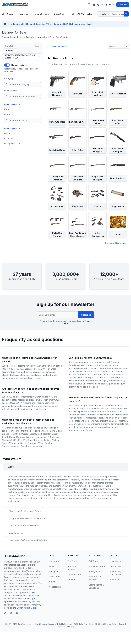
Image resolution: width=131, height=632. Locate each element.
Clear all (38, 46)
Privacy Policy (111, 624)
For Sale (102, 14)
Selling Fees (94, 571)
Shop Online (7, 14)
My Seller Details (97, 566)
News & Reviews (41, 14)
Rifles (51, 566)
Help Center (116, 561)
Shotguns (53, 571)
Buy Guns (72, 561)
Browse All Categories (116, 243)
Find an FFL (73, 579)
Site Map (71, 626)
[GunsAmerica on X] (11, 613)
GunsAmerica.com (25, 624)
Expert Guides (60, 14)
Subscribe (86, 315)
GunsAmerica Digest (26, 608)
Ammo (52, 581)
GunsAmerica (15, 556)
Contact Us (115, 566)
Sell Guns (122, 4)
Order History (74, 574)
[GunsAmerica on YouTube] (16, 613)
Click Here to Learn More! (80, 24)
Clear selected (10, 104)
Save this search (59, 46)
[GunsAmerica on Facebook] (5, 613)
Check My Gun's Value (82, 14)
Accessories (55, 587)
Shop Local (23, 14)
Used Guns (54, 576)
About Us (114, 579)
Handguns (54, 561)
